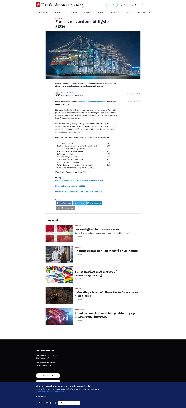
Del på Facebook (65, 203)
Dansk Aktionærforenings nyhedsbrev (91, 102)
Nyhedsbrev (59, 12)
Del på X (81, 203)
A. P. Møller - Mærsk (134, 101)
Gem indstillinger (45, 403)
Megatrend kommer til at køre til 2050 (70, 186)
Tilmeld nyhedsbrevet (65, 208)
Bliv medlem (111, 5)
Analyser (74, 12)
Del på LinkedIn (95, 203)
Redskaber (114, 12)
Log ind (122, 5)
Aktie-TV (101, 12)
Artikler (87, 12)
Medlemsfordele (42, 12)
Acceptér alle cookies (69, 403)
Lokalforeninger (144, 12)
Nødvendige (41, 396)
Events (128, 12)
